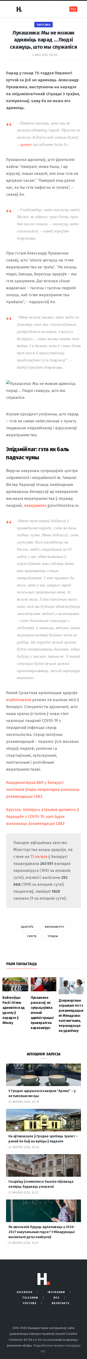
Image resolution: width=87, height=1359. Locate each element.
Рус (73, 9)
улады (53, 936)
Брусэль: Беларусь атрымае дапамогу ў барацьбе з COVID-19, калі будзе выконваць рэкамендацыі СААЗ (42, 816)
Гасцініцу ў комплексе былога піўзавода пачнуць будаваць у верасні (40, 1184)
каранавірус (55, 926)
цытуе (26, 144)
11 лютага (39, 856)
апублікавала (19, 699)
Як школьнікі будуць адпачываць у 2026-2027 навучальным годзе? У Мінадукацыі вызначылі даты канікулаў (41, 1232)
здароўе (27, 926)
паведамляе (35, 505)
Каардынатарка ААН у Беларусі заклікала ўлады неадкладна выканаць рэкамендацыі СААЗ (43, 789)
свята (32, 936)
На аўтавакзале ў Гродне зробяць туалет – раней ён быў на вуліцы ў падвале (43, 1138)
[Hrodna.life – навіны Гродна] (19, 9)
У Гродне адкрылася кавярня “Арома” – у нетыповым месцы (42, 1093)
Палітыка (43, 24)
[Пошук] (59, 9)
